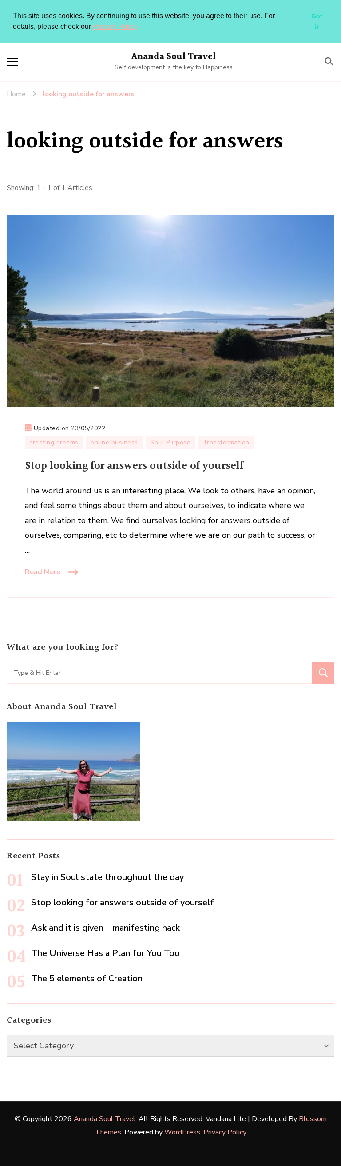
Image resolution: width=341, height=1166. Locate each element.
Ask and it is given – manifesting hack (105, 928)
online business (114, 442)
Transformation (226, 442)
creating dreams (54, 442)
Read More (42, 572)
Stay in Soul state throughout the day (107, 877)
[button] (140, 27)
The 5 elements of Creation (87, 978)
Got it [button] (316, 21)
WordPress (182, 1132)
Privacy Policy (115, 26)
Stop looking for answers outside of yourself (134, 466)
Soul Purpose (170, 442)
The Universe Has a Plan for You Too (105, 953)
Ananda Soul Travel (173, 57)
